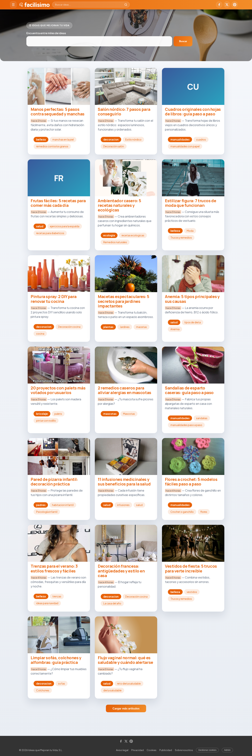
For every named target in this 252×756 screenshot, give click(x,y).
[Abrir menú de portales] (13, 4)
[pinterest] (235, 4)
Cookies (151, 750)
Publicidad (165, 750)
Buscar (183, 41)
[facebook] (219, 4)
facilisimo (37, 5)
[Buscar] (126, 4)
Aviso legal (122, 750)
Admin (227, 750)
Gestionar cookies (207, 750)
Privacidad (137, 750)
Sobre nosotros (184, 750)
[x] (227, 4)
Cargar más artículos (126, 708)
